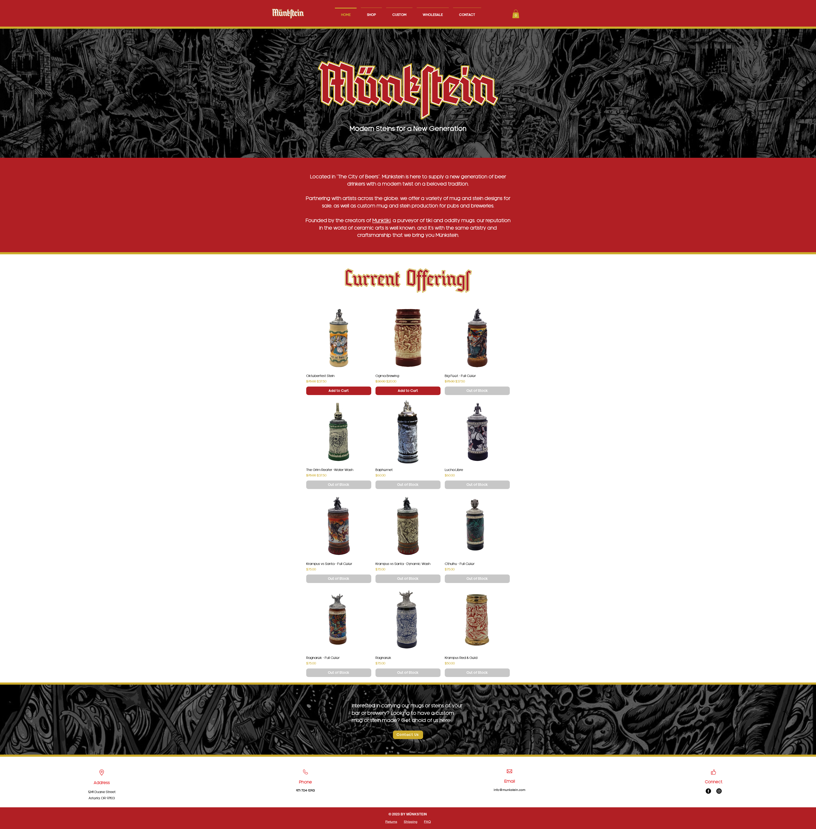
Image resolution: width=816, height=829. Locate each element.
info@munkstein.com (509, 790)
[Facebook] (708, 791)
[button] (515, 14)
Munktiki (381, 221)
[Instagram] (719, 791)
